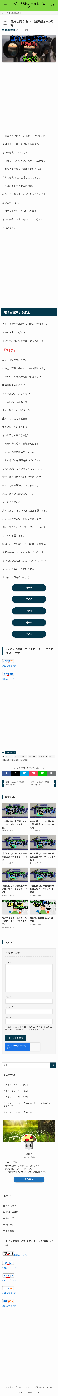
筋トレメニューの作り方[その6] (17, 1112)
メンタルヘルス (20, 756)
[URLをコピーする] (51, 773)
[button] (6, 773)
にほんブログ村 (9, 666)
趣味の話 (10, 1231)
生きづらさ (43, 756)
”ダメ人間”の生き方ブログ (29, 5)
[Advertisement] (29, 95)
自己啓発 (15, 760)
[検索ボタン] (53, 5)
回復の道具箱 (9, 30)
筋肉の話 (10, 1218)
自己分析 (6, 760)
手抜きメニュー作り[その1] (15, 1097)
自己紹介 (29, 1179)
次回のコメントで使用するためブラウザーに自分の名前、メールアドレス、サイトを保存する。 (30, 1028)
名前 (8, 997)
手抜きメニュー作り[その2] (15, 1091)
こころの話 (11, 1206)
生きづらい (32, 756)
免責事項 (9, 1387)
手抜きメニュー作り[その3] (15, 1084)
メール (9, 1007)
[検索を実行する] (53, 1065)
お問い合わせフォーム (43, 1387)
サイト (8, 1017)
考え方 (51, 756)
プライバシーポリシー (24, 1387)
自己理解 (24, 760)
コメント (10, 962)
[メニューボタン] (5, 5)
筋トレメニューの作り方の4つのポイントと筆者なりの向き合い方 (28, 1104)
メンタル (9, 756)
